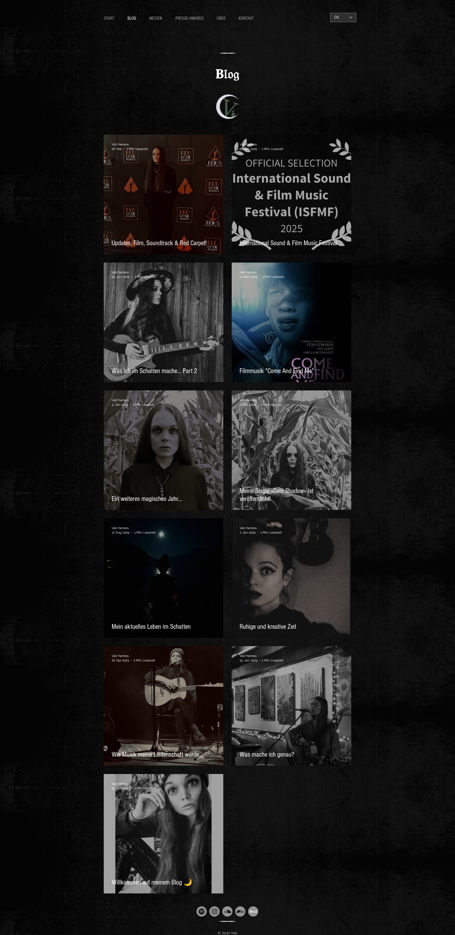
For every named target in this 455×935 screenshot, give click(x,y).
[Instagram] (214, 911)
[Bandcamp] (240, 911)
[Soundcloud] (227, 911)
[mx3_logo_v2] (253, 911)
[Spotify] (201, 911)
